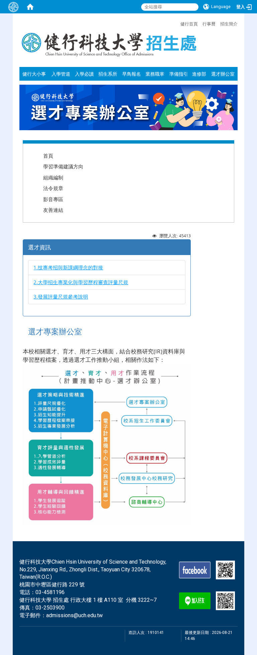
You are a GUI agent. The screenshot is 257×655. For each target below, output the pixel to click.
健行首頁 (189, 24)
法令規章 (53, 188)
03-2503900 (50, 607)
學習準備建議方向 (63, 166)
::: (176, 23)
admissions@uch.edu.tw (74, 615)
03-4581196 (50, 592)
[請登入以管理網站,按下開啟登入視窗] (13, 6)
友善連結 (53, 210)
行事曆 (209, 24)
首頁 (48, 155)
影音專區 (53, 199)
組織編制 (53, 177)
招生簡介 (229, 24)
